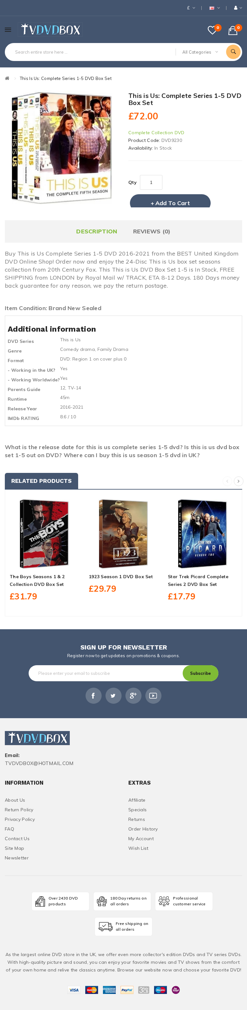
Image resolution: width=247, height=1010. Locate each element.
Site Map (14, 848)
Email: (12, 755)
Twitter (113, 696)
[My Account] (238, 8)
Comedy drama (77, 349)
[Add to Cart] (30, 561)
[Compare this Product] (58, 561)
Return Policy (19, 810)
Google (133, 696)
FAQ (9, 829)
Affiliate (137, 800)
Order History (143, 829)
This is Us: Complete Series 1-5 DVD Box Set (66, 78)
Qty (132, 182)
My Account (141, 838)
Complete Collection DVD (156, 132)
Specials (137, 810)
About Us (15, 800)
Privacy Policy (20, 819)
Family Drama (112, 349)
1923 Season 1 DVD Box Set (121, 576)
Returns (136, 819)
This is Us (70, 340)
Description (96, 231)
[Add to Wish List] (44, 561)
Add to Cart (172, 203)
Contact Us (17, 838)
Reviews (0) (152, 231)
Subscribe (200, 673)
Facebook (94, 696)
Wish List (138, 848)
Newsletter (17, 858)
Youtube (153, 696)
